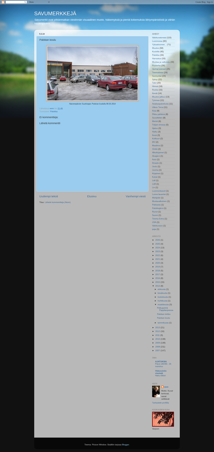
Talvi (154, 83)
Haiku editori (160, 375)
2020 (158, 263)
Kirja (154, 111)
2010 (158, 339)
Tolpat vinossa (158, 125)
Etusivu (92, 196)
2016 (158, 278)
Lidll (154, 184)
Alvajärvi (156, 156)
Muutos (155, 48)
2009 (158, 343)
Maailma (156, 145)
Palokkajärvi (157, 208)
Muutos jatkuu (158, 97)
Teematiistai (157, 72)
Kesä (154, 135)
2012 (158, 331)
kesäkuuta (163, 293)
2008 (158, 347)
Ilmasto (155, 163)
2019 (158, 267)
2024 (158, 248)
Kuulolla (155, 51)
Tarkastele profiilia (160, 403)
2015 (158, 282)
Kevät (154, 93)
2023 (158, 251)
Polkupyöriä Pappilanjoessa (165, 309)
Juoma (155, 170)
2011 (157, 335)
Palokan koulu (163, 318)
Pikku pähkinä (158, 114)
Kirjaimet (156, 173)
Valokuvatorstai (159, 38)
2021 (158, 259)
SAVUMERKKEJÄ (55, 13)
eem (166, 387)
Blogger (125, 445)
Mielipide (156, 198)
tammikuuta (163, 323)
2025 (158, 244)
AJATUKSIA (161, 361)
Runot (155, 212)
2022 (158, 255)
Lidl (153, 180)
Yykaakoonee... (159, 44)
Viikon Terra (157, 107)
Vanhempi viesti (136, 196)
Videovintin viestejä (161, 372)
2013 (158, 327)
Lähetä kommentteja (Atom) (58, 202)
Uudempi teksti (48, 196)
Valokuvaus (157, 226)
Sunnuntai (156, 76)
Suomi (155, 215)
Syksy (155, 79)
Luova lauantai (159, 194)
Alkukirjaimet (158, 152)
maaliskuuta (163, 304)
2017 (158, 274)
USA (154, 222)
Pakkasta (156, 205)
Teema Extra (158, 219)
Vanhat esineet (159, 69)
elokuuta (162, 289)
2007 (158, 350)
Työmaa (156, 100)
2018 (158, 271)
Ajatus (155, 128)
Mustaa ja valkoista (161, 62)
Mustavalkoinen (159, 201)
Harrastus (156, 58)
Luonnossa (157, 41)
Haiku (154, 132)
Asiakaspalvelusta (160, 104)
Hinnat (155, 86)
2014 (158, 286)
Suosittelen (157, 118)
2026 (158, 240)
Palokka (54, 111)
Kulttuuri (156, 138)
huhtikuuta (163, 301)
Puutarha (156, 65)
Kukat (154, 177)
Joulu (154, 166)
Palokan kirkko (163, 314)
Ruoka (155, 90)
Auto (154, 159)
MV (153, 142)
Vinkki (155, 149)
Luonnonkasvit (159, 191)
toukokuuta (163, 297)
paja (154, 229)
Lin (153, 187)
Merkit (155, 121)
